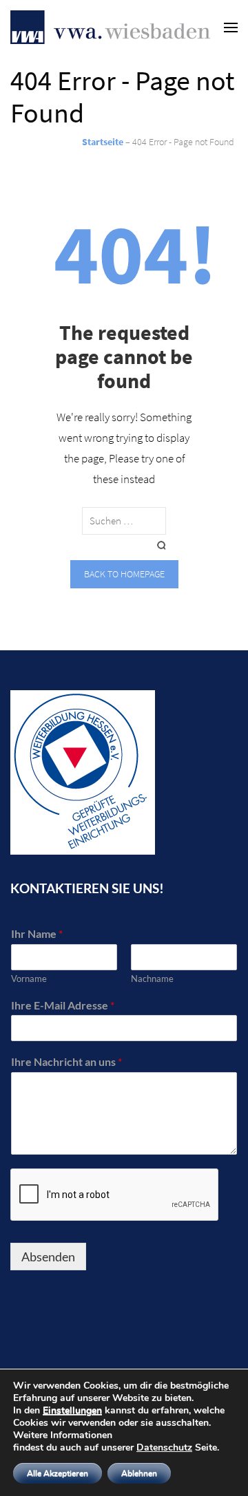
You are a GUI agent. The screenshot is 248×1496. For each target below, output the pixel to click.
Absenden (48, 1256)
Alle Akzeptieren (57, 1473)
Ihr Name (37, 933)
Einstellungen (72, 1410)
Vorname (29, 978)
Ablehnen (139, 1473)
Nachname (152, 978)
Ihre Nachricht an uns (66, 1061)
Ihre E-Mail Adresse (62, 1005)
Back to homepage (124, 574)
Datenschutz (164, 1447)
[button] (29, 44)
